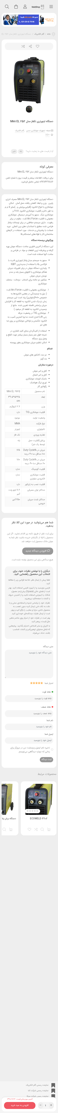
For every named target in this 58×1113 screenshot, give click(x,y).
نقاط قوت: (46, 692)
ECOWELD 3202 (38, 819)
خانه (49, 34)
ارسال (29, 46)
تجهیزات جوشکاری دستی (35, 130)
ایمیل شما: (48, 734)
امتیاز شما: (48, 683)
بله (21, 151)
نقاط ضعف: (46, 707)
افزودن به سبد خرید (20, 1104)
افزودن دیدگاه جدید (36, 551)
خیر (14, 151)
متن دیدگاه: (48, 647)
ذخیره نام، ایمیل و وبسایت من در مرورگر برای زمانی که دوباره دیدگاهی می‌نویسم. (30, 750)
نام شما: (49, 720)
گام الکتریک (39, 34)
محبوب (36, 46)
